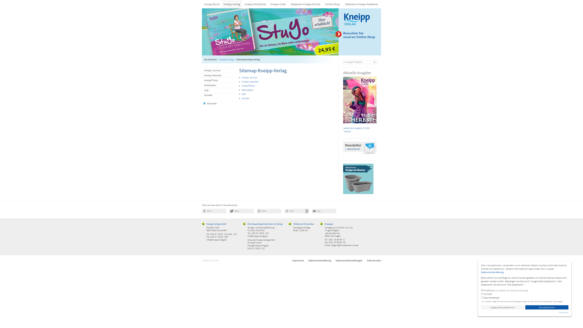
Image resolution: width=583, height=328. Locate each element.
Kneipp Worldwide (255, 4)
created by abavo (210, 260)
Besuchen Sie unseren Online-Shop (359, 35)
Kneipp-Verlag (232, 4)
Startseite (212, 103)
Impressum (298, 260)
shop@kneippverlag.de (257, 245)
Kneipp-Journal (212, 70)
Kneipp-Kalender (213, 75)
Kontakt (208, 95)
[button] (214, 211)
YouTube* (488, 294)
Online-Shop (332, 4)
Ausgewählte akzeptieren (502, 307)
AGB (206, 90)
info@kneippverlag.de (216, 239)
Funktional (505, 290)
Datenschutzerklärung (319, 260)
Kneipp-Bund (211, 4)
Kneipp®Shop (211, 80)
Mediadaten (210, 85)
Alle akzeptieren (547, 307)
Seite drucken (374, 260)
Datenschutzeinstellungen (349, 260)
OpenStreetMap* (491, 297)
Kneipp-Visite (278, 4)
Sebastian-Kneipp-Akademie (361, 4)
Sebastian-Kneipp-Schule (305, 4)
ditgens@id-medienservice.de (344, 245)
